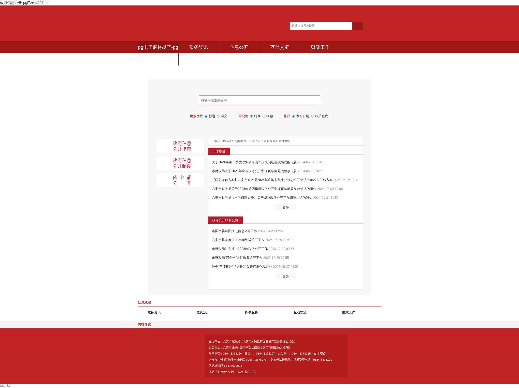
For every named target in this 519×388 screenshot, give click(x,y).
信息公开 (239, 47)
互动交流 (279, 47)
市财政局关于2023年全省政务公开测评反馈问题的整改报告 (255, 171)
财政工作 (320, 47)
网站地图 (5, 385)
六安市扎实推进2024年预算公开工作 (238, 240)
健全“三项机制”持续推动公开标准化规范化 (242, 266)
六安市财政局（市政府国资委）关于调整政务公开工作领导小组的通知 (262, 197)
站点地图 (243, 371)
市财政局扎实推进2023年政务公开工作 (240, 249)
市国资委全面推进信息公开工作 (235, 231)
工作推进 (218, 151)
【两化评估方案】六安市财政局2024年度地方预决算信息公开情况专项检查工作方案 (272, 180)
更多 (285, 207)
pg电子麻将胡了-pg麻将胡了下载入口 (237, 141)
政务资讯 (198, 47)
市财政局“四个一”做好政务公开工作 (237, 257)
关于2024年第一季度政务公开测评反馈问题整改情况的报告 (255, 162)
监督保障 (284, 141)
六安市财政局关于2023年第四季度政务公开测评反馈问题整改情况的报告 (264, 189)
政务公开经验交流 (225, 220)
